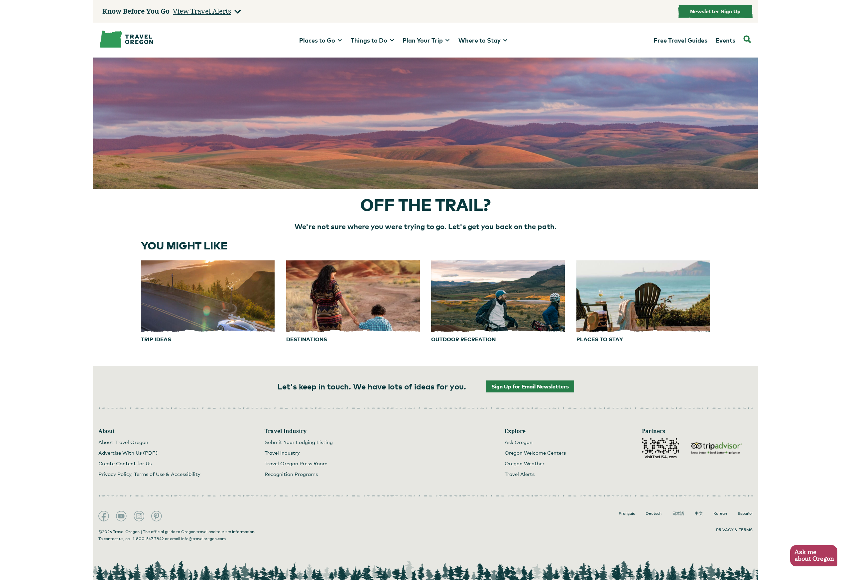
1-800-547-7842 (148, 538)
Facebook (103, 516)
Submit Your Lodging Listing (299, 442)
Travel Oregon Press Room (296, 463)
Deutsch (654, 513)
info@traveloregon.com (203, 538)
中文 (699, 513)
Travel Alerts (520, 474)
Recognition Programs (291, 474)
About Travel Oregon (123, 442)
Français (627, 513)
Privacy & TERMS (734, 529)
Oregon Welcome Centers (535, 453)
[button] (814, 556)
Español (745, 513)
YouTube (121, 516)
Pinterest (156, 516)
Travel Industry (282, 453)
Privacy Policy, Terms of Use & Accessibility (149, 474)
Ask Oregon (519, 442)
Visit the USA (660, 448)
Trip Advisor (716, 448)
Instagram (139, 516)
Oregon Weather (525, 463)
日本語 (678, 513)
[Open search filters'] (747, 40)
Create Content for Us (125, 463)
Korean (720, 513)
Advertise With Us (128, 453)
